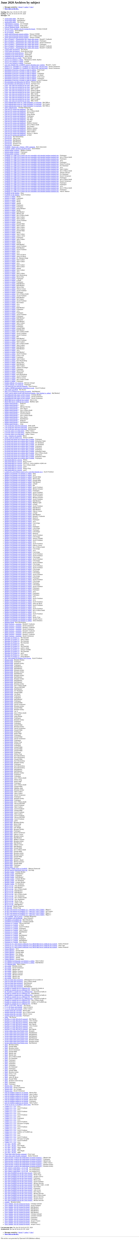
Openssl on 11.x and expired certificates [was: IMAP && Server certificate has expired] (31, 944)
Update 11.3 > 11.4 (10, 1106)
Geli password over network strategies (16, 386)
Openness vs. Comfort (11, 923)
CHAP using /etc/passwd (12, 49)
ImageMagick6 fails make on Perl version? (18, 395)
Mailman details (9, 622)
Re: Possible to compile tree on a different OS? (19, 992)
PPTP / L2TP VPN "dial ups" (14, 1005)
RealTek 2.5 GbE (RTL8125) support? (16, 1019)
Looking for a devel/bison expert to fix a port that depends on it (24, 472)
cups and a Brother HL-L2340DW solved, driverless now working (25, 65)
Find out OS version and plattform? (15, 109)
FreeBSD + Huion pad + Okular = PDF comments (20, 147)
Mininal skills (9, 822)
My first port (8, 906)
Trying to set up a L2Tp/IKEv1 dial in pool (18, 1104)
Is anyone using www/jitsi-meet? (15, 431)
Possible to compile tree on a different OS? (18, 988)
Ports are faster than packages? (14, 980)
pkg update (8, 966)
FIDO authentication (11, 107)
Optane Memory (10, 949)
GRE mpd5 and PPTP (11, 390)
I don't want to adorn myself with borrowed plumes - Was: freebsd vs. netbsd (28, 393)
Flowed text (8, 136)
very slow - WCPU (11, 1144)
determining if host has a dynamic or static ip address (21, 70)
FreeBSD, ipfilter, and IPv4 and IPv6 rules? (18, 148)
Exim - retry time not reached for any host (17, 85)
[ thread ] (20, 7)
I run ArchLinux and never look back (16, 425)
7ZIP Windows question (12, 24)
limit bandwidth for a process (13, 460)
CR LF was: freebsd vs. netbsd (14, 60)
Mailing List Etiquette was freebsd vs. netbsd (18, 473)
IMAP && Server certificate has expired (17, 400)
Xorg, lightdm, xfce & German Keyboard (17, 1204)
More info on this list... (12, 9)
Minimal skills (9, 660)
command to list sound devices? (14, 53)
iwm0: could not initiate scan (13, 437)
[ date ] (32, 7)
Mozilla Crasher (10, 872)
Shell (6, 1045)
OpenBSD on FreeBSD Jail (13, 920)
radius (7, 1017)
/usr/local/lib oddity (10, 18)
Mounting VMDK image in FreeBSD (16, 868)
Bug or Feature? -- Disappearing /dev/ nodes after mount (22, 39)
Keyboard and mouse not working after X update (19, 439)
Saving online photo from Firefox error (16, 1031)
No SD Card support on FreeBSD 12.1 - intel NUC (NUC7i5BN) (25, 909)
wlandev (7, 1202)
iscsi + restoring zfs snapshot (13, 436)
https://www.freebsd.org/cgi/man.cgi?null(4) (18, 391)
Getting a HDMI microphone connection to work (19, 388)
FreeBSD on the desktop (12, 193)
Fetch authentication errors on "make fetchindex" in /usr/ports (23, 102)
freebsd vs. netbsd (10, 196)
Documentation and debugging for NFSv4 (17, 82)
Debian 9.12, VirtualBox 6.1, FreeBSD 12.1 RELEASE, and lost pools (26, 66)
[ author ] (26, 7)
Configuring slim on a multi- (13, 58)
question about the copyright (13, 1010)
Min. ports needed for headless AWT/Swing (18, 658)
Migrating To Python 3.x (12, 638)
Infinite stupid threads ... (12, 403)
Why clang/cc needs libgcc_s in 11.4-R (16, 1168)
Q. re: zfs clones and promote (14, 1007)
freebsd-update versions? (12, 150)
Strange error (9, 1086)
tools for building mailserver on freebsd (16, 1092)
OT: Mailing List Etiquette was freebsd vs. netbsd (20, 961)
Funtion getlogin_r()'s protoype (14, 383)
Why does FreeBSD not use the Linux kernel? (19, 1173)
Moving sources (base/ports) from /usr (16, 870)
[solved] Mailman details (12, 27)
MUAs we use (9, 885)
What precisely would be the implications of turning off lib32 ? (24, 1157)
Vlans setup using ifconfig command (16, 1154)
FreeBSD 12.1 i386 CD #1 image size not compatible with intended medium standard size (32, 155)
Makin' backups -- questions (13, 624)
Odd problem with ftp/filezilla (14, 918)
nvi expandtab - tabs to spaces (14, 916)
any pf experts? (9, 30)
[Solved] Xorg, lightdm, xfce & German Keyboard (20, 29)
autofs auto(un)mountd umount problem (17, 34)
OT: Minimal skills (10, 964)
